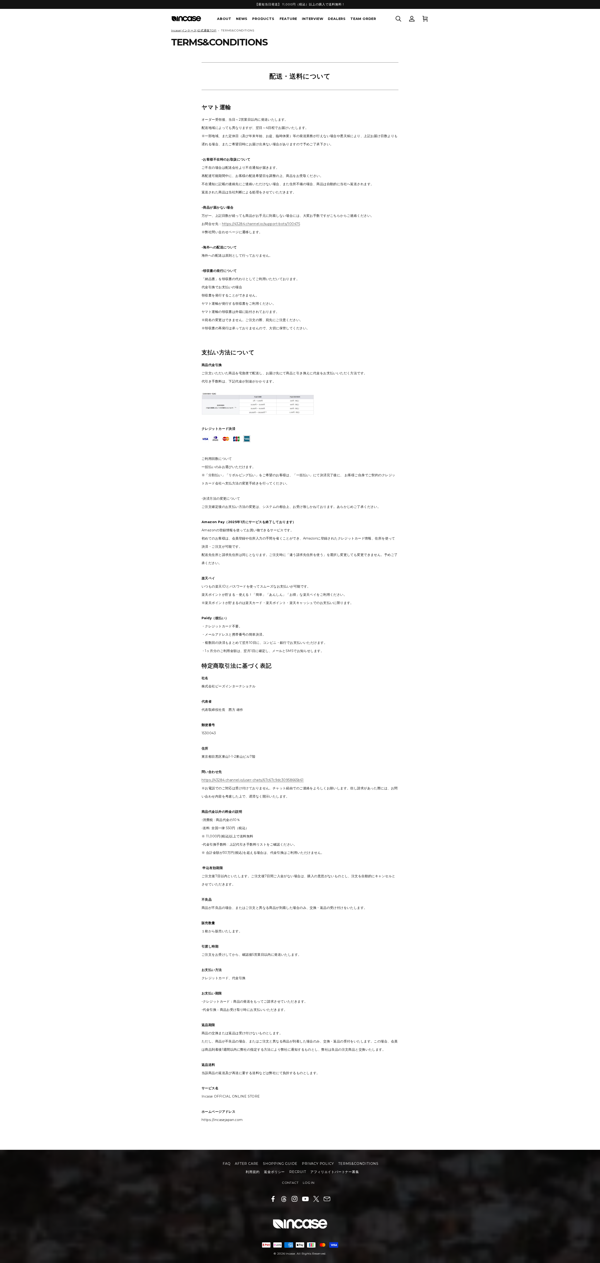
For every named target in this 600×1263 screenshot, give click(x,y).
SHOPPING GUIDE (280, 1164)
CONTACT (290, 1182)
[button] (398, 19)
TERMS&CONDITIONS (358, 1164)
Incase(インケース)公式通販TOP (194, 30)
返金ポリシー (274, 1172)
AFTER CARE (247, 1164)
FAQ (226, 1164)
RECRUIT (297, 1172)
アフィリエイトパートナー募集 (334, 1172)
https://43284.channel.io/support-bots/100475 (261, 224)
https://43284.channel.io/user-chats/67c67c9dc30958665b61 (253, 780)
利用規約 (252, 1172)
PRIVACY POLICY (318, 1164)
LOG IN (309, 1182)
